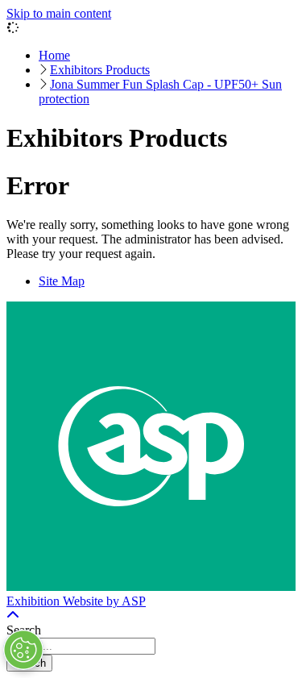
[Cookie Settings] (23, 650)
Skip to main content (58, 13)
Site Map (62, 281)
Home (54, 55)
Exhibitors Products (100, 70)
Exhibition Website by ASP (76, 601)
